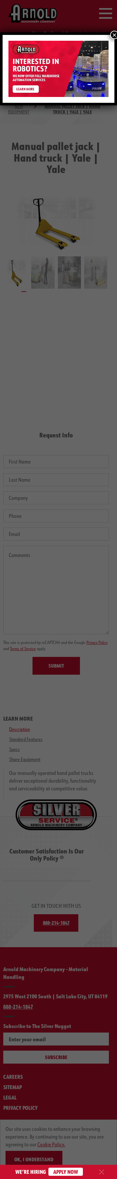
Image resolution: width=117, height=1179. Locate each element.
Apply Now (65, 1171)
